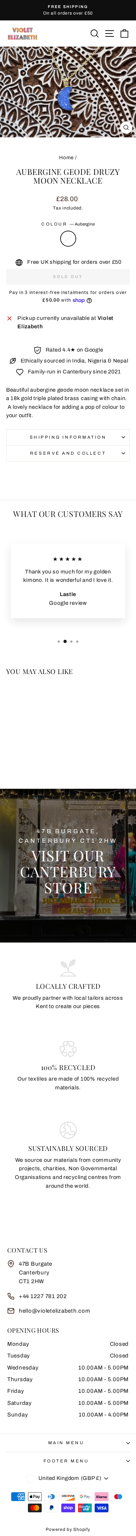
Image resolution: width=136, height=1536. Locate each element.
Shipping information (68, 437)
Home (66, 157)
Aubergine (68, 238)
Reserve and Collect (68, 453)
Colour (68, 224)
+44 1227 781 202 (43, 1296)
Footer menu (66, 1461)
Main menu (66, 1443)
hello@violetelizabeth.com (54, 1311)
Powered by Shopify (68, 1529)
